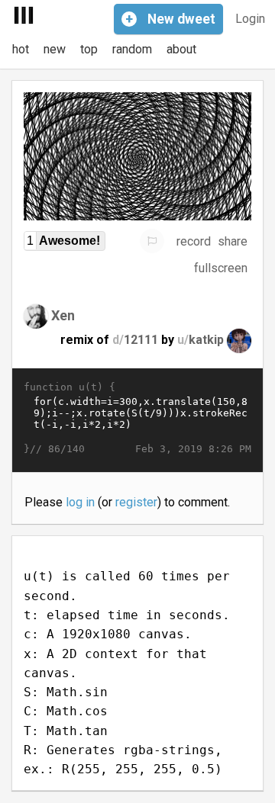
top (89, 49)
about (181, 49)
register (136, 502)
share (232, 241)
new (55, 49)
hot (20, 49)
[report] (152, 241)
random (132, 49)
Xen (63, 315)
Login (250, 18)
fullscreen (220, 268)
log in (80, 502)
